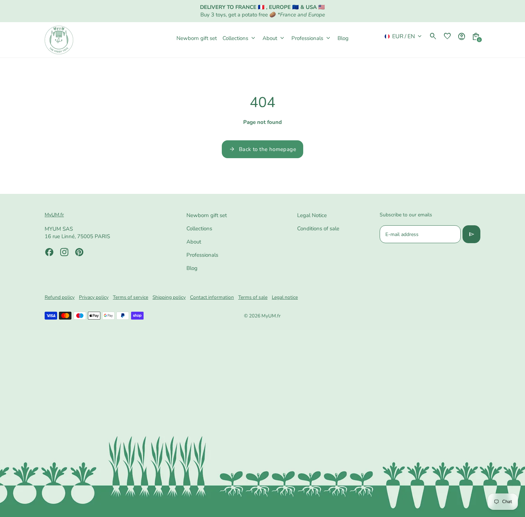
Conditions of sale (318, 228)
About (193, 241)
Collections (199, 228)
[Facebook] (49, 252)
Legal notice (285, 297)
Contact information (212, 297)
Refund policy (60, 297)
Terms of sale (253, 297)
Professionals (202, 254)
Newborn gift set (206, 215)
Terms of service (130, 297)
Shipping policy (169, 297)
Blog (192, 268)
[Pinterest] (79, 252)
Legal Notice (312, 215)
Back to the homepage (262, 149)
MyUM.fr (271, 315)
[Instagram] (64, 252)
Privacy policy (94, 297)
